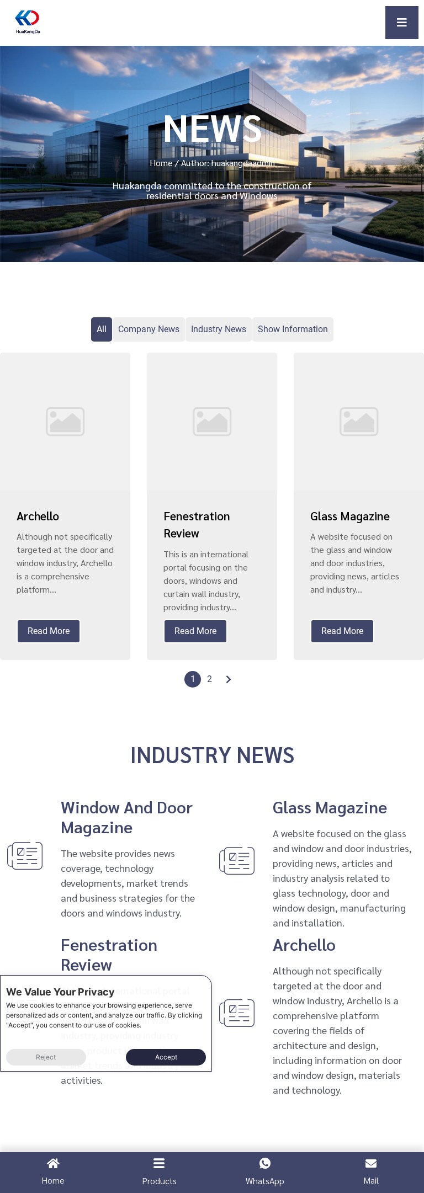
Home (161, 162)
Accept (166, 1057)
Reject (46, 1057)
